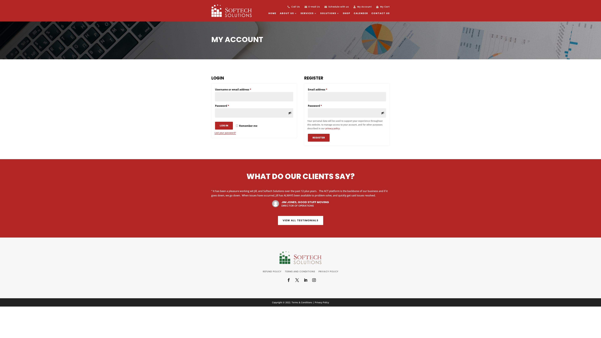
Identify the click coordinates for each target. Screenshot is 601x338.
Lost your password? (225, 132)
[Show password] (290, 113)
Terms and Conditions (300, 271)
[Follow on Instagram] (314, 280)
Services (307, 13)
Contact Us (380, 13)
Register (319, 137)
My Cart (385, 6)
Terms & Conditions (302, 302)
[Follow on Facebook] (288, 280)
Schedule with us (338, 6)
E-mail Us (314, 6)
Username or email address (238, 89)
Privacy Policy (328, 271)
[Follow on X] (297, 280)
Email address (323, 89)
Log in (224, 125)
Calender (361, 13)
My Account (364, 6)
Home (272, 13)
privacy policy (332, 128)
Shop (346, 13)
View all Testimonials (300, 220)
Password (227, 106)
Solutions (328, 13)
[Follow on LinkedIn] (305, 280)
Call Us (295, 6)
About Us (287, 13)
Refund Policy (272, 271)
